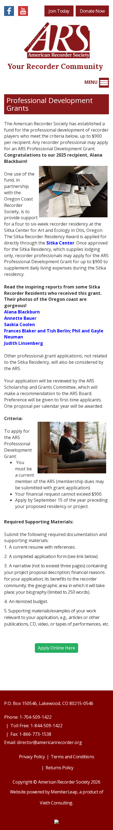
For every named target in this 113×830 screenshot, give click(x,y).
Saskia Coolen (19, 324)
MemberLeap (64, 792)
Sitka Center (60, 243)
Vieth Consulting (56, 803)
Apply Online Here (56, 648)
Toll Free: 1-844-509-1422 (36, 726)
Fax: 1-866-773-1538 (30, 734)
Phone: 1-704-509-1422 (28, 717)
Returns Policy (59, 768)
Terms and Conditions (72, 757)
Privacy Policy (32, 757)
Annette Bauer (20, 318)
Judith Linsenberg (23, 343)
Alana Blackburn (22, 312)
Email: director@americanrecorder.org (43, 742)
